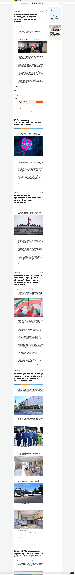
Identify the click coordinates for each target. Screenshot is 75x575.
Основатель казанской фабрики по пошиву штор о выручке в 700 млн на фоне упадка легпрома (55, 19)
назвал (40, 293)
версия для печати (40, 108)
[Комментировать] (46, 11)
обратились (25, 360)
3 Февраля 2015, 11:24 (17, 11)
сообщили (26, 252)
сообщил (41, 168)
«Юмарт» (55, 10)
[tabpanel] (55, 14)
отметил (33, 336)
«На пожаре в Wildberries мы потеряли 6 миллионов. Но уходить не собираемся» (55, 15)
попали (25, 176)
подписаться (39, 101)
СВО (18, 183)
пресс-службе (24, 133)
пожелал (36, 344)
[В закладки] (46, 13)
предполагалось (38, 533)
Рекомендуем (52, 32)
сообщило (29, 213)
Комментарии (29, 111)
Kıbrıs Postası (31, 565)
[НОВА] (24, 3)
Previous (50, 21)
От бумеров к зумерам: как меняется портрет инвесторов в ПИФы (54, 34)
